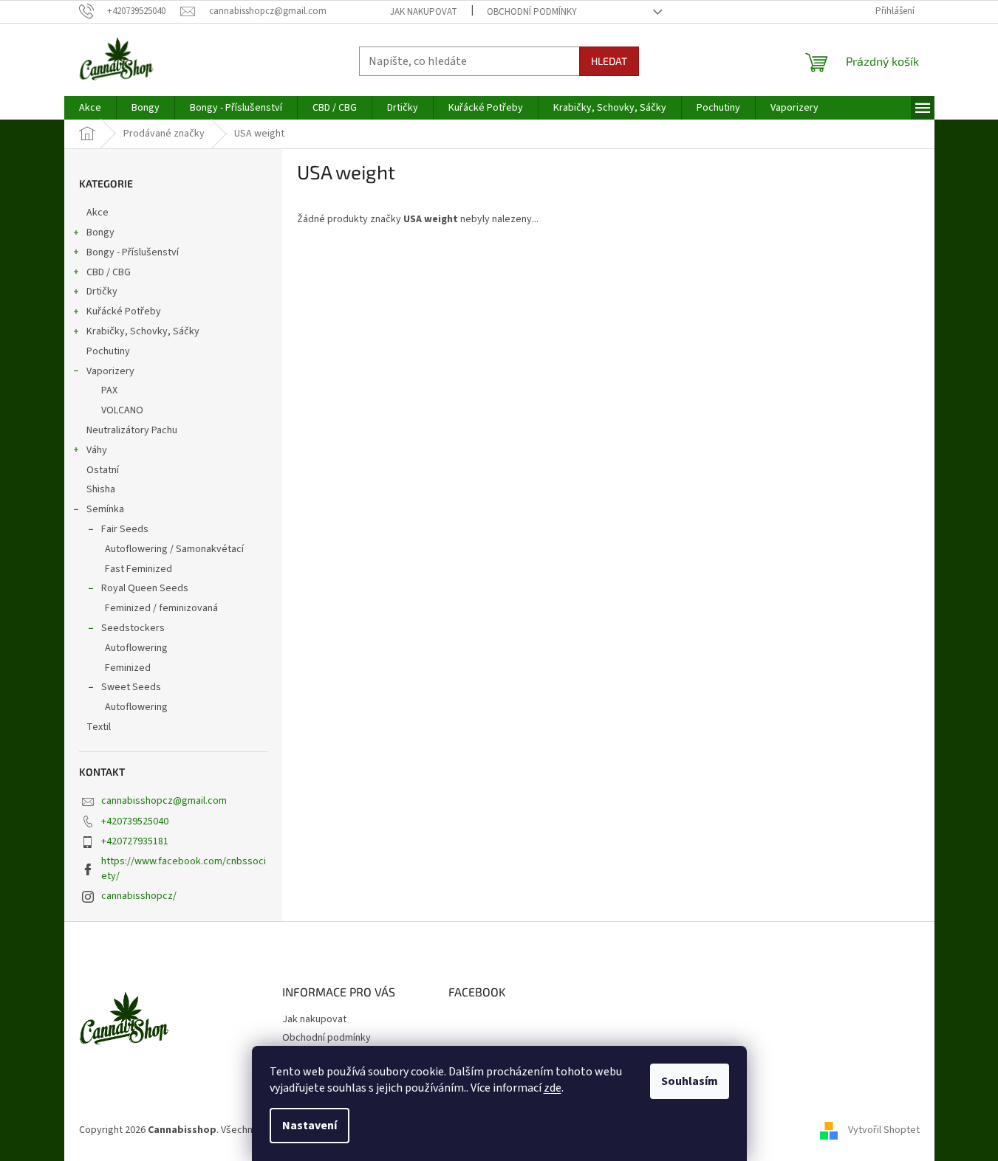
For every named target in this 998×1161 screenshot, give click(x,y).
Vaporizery (110, 371)
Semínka (105, 509)
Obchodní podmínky (532, 11)
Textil (98, 727)
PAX (109, 390)
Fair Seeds (124, 529)
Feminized (128, 668)
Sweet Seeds (131, 687)
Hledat (609, 61)
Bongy (100, 232)
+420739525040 (134, 821)
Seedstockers (133, 628)
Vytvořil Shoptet (884, 1130)
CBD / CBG (108, 272)
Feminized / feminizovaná (161, 608)
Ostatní (102, 470)
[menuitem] (90, 108)
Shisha (100, 489)
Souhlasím (689, 1081)
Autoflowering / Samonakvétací (174, 549)
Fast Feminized (138, 569)
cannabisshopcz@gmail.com (164, 800)
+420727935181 (134, 841)
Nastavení (309, 1125)
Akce (97, 212)
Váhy (96, 450)
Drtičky (101, 291)
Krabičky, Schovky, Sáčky (142, 331)
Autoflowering (136, 648)
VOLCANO (122, 410)
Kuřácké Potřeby (123, 311)
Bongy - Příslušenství (132, 252)
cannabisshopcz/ (139, 896)
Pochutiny (108, 351)
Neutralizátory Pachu (131, 430)
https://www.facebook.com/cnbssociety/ (183, 868)
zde (552, 1088)
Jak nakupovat (423, 11)
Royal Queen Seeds (144, 588)
